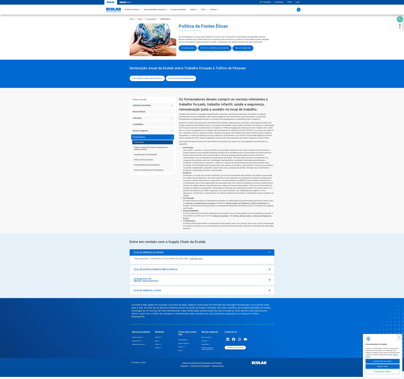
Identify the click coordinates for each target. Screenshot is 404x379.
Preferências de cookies (235, 347)
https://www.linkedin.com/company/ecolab (228, 339)
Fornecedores (151, 19)
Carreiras (204, 341)
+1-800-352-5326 (196, 259)
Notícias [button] (193, 10)
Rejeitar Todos (382, 366)
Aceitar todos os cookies (383, 361)
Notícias (157, 348)
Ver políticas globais (187, 48)
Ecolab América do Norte (149, 252)
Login (297, 2)
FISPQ (289, 2)
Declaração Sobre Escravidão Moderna (180, 78)
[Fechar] (399, 337)
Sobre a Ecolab (139, 100)
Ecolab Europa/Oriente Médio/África (155, 269)
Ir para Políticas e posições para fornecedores (147, 78)
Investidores (278, 2)
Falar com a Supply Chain (243, 48)
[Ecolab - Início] (113, 10)
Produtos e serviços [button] (132, 10)
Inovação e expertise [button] (178, 10)
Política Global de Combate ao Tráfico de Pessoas (246, 203)
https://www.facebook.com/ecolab (234, 339)
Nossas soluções (137, 337)
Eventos (157, 344)
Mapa (179, 350)
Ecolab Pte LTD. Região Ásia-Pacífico (146, 280)
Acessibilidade (182, 340)
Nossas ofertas (136, 341)
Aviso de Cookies (183, 343)
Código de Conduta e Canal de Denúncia (207, 348)
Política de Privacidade (200, 366)
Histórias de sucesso (138, 344)
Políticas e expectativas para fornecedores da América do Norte (151, 148)
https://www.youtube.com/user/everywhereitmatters (245, 339)
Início (132, 19)
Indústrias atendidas (142, 105)
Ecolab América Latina (147, 290)
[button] (141, 10)
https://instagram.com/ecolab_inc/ (239, 339)
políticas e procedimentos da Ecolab (200, 203)
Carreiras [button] (213, 10)
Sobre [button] (203, 10)
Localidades (138, 124)
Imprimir (180, 347)
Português (267, 2)
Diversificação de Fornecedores (145, 155)
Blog (156, 341)
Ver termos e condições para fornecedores (214, 48)
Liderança (137, 118)
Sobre (140, 19)
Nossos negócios (140, 131)
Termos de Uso (217, 366)
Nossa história (139, 112)
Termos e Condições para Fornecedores (148, 170)
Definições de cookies (382, 372)
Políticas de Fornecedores (143, 160)
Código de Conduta (221, 216)
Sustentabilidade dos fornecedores (147, 165)
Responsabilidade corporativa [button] (155, 10)
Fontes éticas (139, 142)
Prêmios (157, 337)
